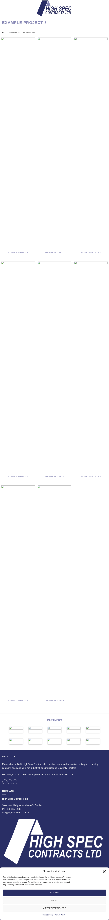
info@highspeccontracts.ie (15, 812)
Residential (29, 32)
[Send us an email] (10, 781)
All (4, 32)
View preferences (54, 908)
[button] (104, 871)
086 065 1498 (14, 809)
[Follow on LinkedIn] (15, 781)
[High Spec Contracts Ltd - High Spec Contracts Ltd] (54, 8)
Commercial (14, 32)
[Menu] (4, 8)
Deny (54, 900)
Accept (54, 892)
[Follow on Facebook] (4, 781)
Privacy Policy (59, 915)
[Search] (106, 8)
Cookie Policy (47, 915)
